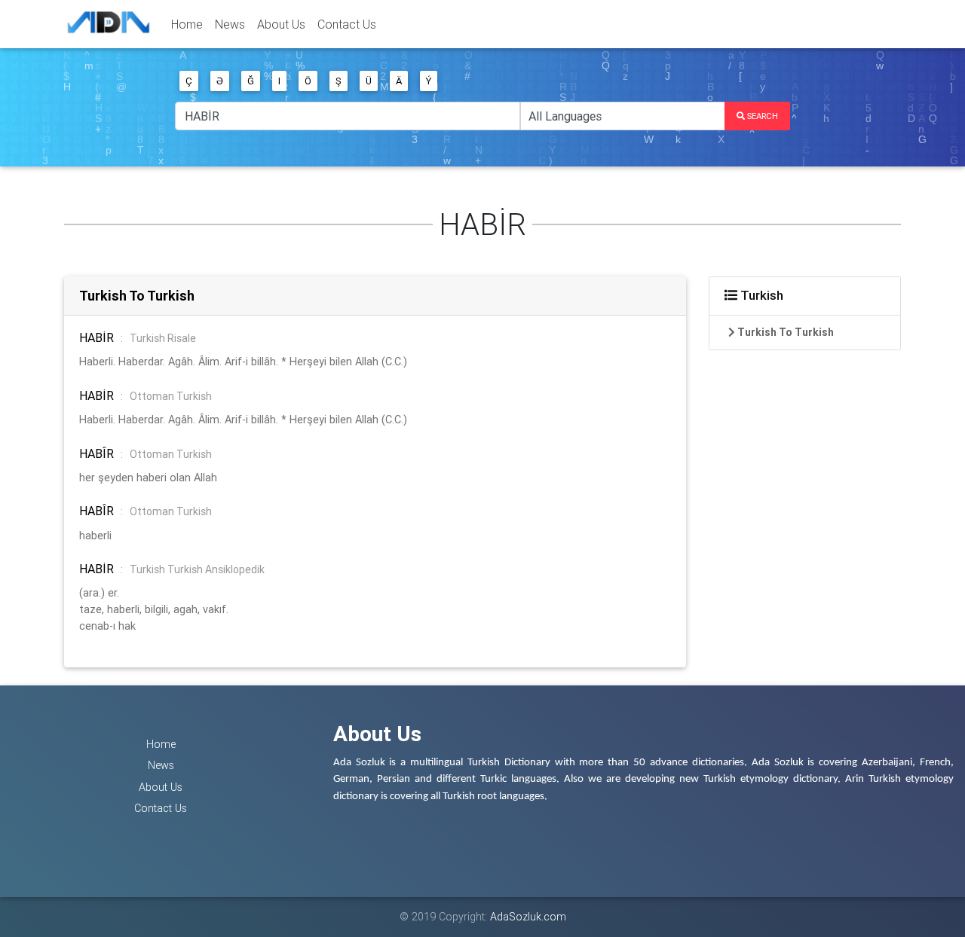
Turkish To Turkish (137, 295)
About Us (281, 24)
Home (187, 24)
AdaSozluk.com (528, 916)
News (230, 24)
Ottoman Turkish (171, 396)
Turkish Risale (163, 338)
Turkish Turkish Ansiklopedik (197, 569)
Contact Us (346, 24)
